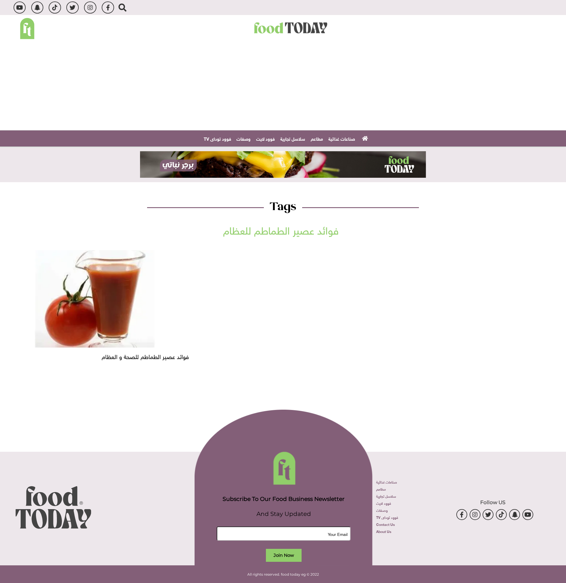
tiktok (55, 7)
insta (90, 7)
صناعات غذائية (341, 138)
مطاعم (317, 138)
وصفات (243, 138)
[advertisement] (283, 164)
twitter (72, 7)
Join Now (284, 555)
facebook (108, 7)
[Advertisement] (283, 86)
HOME (364, 138)
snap (37, 7)
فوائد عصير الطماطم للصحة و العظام (145, 356)
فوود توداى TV (217, 138)
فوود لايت (265, 138)
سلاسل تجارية (292, 138)
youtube (20, 7)
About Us (383, 531)
